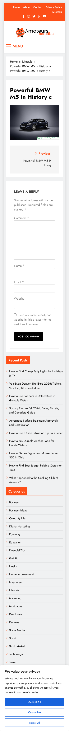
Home (16, 7)
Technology (16, 654)
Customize (34, 712)
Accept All (34, 702)
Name (19, 266)
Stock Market (17, 646)
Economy (14, 534)
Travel (12, 662)
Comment (21, 218)
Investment (15, 582)
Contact (38, 7)
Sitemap (57, 12)
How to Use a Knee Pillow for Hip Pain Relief (35, 433)
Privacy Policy (53, 7)
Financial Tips (17, 550)
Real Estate (15, 614)
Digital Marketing (20, 526)
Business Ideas (18, 510)
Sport (12, 638)
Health (13, 566)
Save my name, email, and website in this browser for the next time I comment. (33, 319)
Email (19, 282)
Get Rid (14, 558)
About (26, 7)
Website (19, 298)
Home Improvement (21, 574)
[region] (34, 698)
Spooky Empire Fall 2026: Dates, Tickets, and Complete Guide (34, 410)
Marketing (15, 598)
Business (14, 502)
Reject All (34, 723)
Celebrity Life (17, 518)
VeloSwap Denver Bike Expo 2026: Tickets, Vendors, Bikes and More (35, 386)
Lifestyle (14, 590)
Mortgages (15, 606)
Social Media (17, 630)
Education (15, 542)
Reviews (14, 622)
